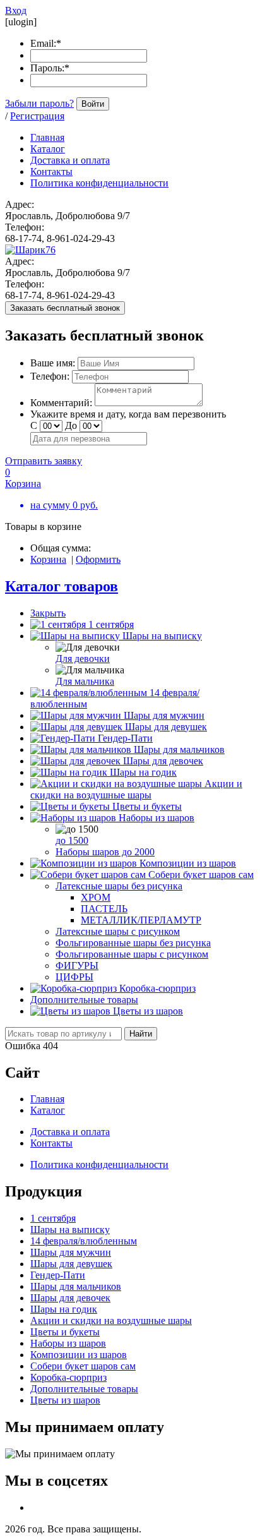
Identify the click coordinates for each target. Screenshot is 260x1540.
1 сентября (111, 624)
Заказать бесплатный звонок (65, 308)
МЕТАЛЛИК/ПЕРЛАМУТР (141, 920)
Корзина (48, 559)
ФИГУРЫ (77, 965)
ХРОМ (95, 897)
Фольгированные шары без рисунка (133, 942)
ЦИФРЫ (74, 977)
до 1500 (72, 840)
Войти (92, 104)
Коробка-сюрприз (157, 988)
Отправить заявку (43, 460)
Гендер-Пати (125, 738)
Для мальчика (85, 681)
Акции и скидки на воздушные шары (136, 789)
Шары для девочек (163, 760)
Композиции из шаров (187, 863)
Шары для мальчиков (179, 749)
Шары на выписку (162, 635)
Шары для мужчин (164, 715)
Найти (140, 1033)
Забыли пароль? (39, 103)
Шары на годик (143, 772)
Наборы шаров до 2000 (105, 851)
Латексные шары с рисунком (118, 931)
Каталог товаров (61, 586)
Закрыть (48, 613)
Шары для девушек (166, 726)
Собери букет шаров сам (201, 874)
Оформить (98, 559)
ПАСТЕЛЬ (104, 908)
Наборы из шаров (156, 817)
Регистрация (37, 116)
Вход (16, 10)
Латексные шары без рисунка (119, 886)
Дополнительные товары (84, 999)
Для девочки (83, 658)
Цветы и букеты (147, 806)
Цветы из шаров (148, 1011)
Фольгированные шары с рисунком (132, 954)
